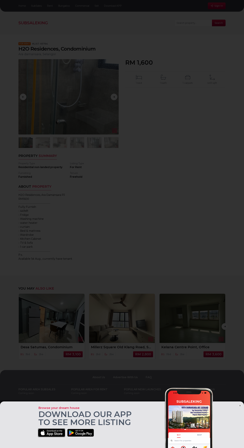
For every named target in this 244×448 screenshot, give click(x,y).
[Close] (240, 405)
